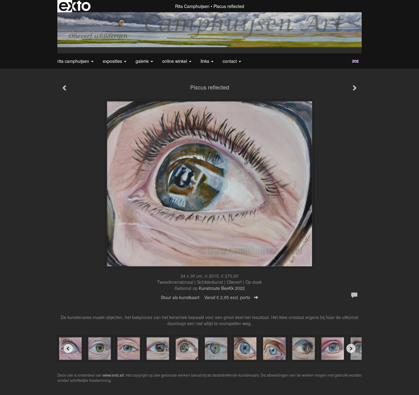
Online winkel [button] (175, 61)
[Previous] (68, 348)
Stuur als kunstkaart (205, 297)
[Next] (351, 348)
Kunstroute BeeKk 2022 (222, 288)
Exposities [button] (113, 61)
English (355, 61)
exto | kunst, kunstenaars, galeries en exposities (74, 6)
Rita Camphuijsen (192, 6)
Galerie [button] (143, 61)
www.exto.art (113, 375)
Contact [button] (230, 61)
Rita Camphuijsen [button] (73, 61)
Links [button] (205, 61)
